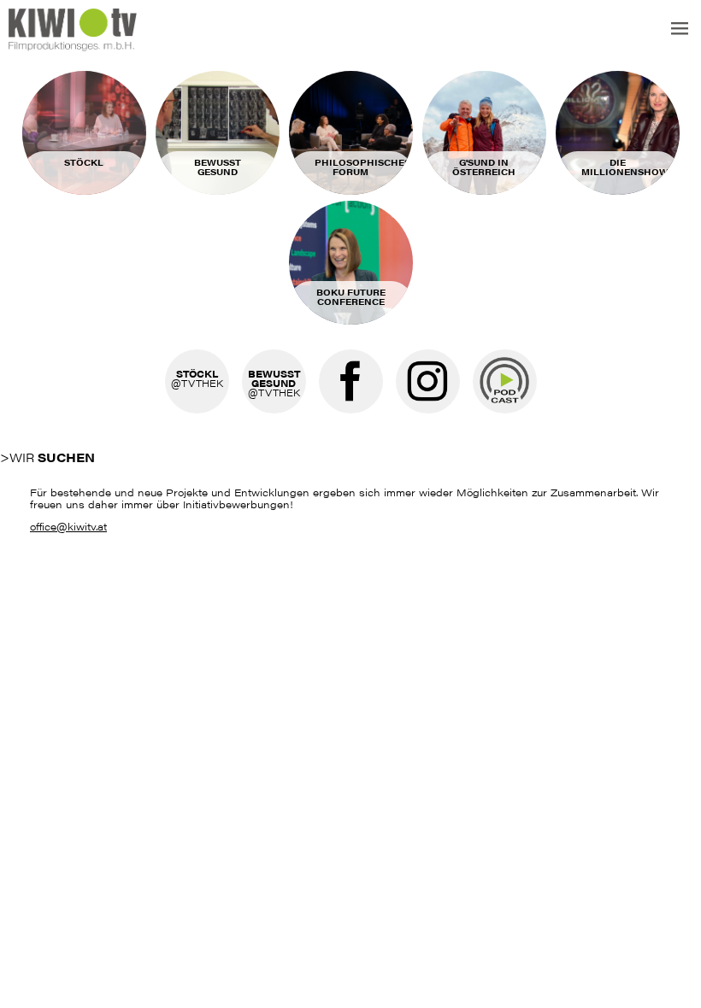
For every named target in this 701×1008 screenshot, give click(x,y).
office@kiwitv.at (68, 526)
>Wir (47, 457)
